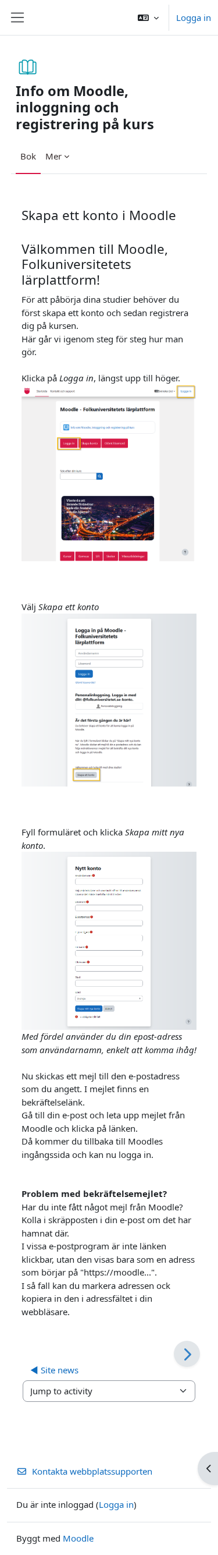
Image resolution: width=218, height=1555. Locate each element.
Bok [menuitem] (28, 156)
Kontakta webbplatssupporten (92, 1471)
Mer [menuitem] (53, 156)
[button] (148, 17)
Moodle (78, 1538)
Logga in (193, 17)
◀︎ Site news (54, 1370)
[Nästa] (187, 1354)
